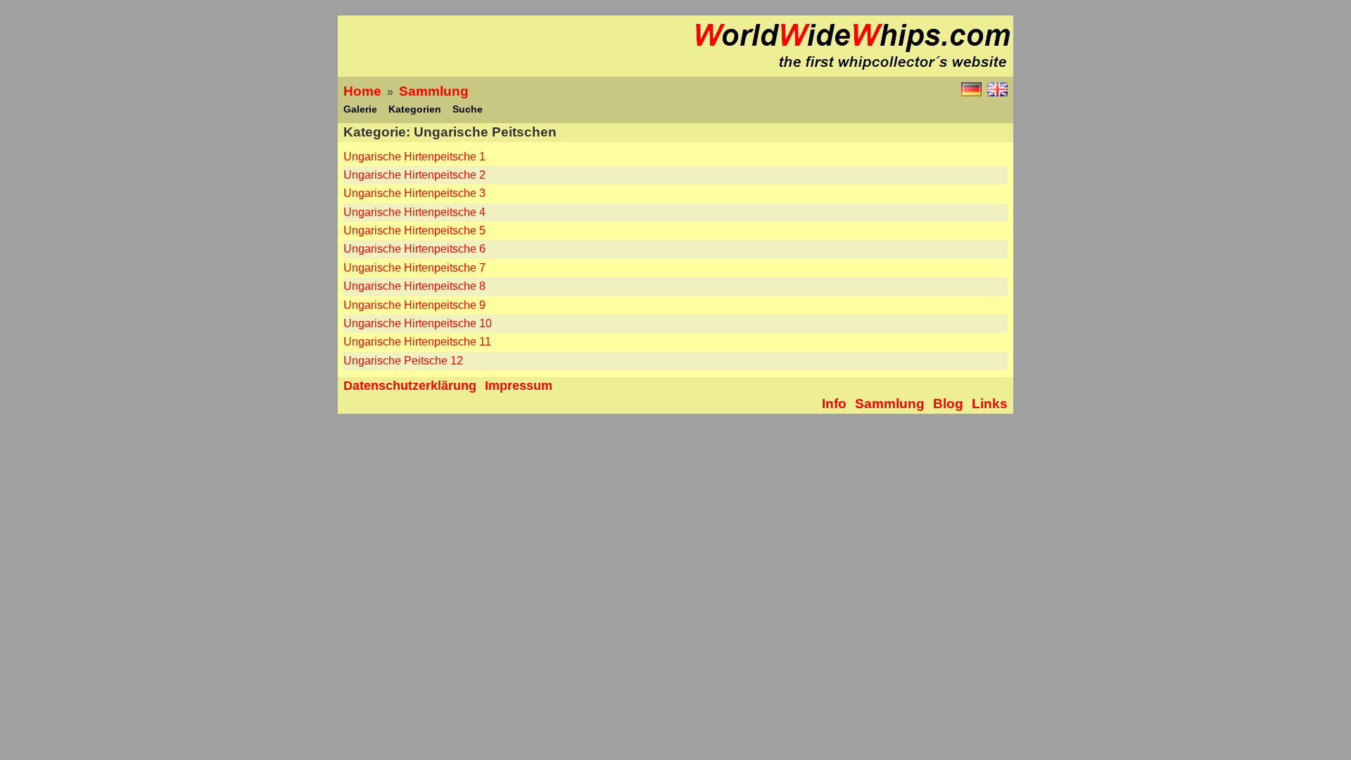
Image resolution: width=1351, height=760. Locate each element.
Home (362, 91)
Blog (948, 403)
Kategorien (414, 109)
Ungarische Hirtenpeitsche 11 (417, 342)
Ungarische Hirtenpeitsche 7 (414, 268)
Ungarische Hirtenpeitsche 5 (414, 230)
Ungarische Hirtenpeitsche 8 (414, 286)
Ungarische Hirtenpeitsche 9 (414, 305)
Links (990, 403)
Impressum (518, 386)
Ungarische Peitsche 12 (403, 361)
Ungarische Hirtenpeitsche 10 (417, 323)
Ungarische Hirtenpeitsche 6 (414, 249)
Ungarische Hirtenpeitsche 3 (414, 193)
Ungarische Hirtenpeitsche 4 (414, 212)
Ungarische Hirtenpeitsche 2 (414, 175)
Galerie (360, 109)
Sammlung (434, 91)
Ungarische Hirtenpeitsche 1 (414, 157)
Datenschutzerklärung (409, 386)
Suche (467, 109)
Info (834, 403)
